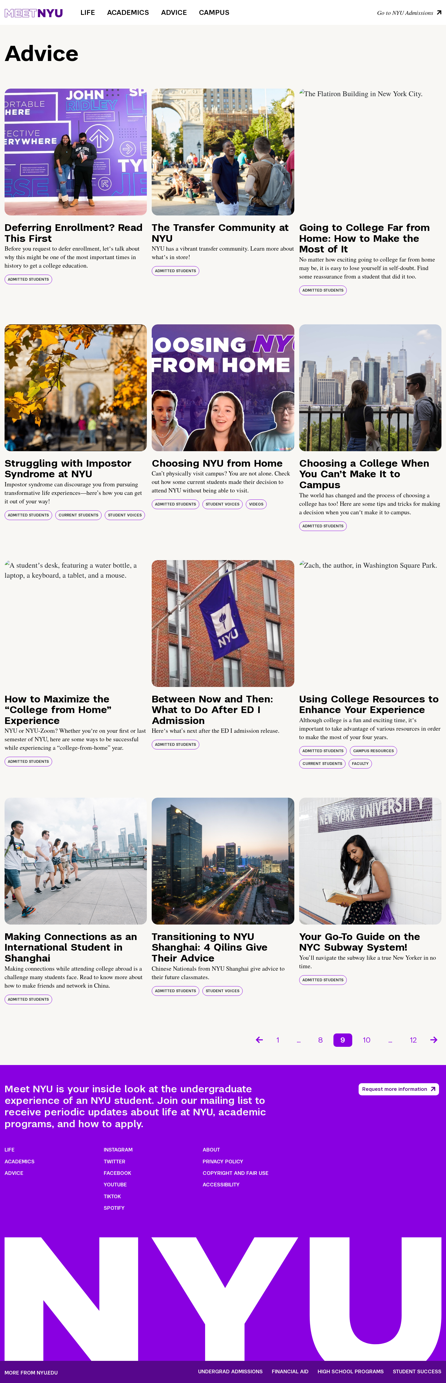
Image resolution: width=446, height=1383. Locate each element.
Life (87, 12)
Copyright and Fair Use (236, 1173)
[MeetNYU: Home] (34, 12)
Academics (128, 12)
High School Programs (351, 1371)
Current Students (78, 515)
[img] (76, 152)
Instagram (118, 1150)
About (211, 1150)
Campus (214, 12)
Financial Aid (290, 1371)
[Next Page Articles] (434, 1039)
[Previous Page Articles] (259, 1039)
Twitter (114, 1161)
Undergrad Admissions (230, 1371)
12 (413, 1040)
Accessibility (221, 1185)
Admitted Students (28, 279)
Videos (256, 504)
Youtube (115, 1185)
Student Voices (125, 515)
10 (367, 1040)
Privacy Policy (223, 1161)
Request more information (394, 1089)
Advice (174, 12)
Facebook (117, 1173)
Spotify (114, 1208)
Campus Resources (373, 751)
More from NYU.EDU (31, 1373)
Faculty (360, 763)
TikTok (112, 1196)
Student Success (417, 1371)
